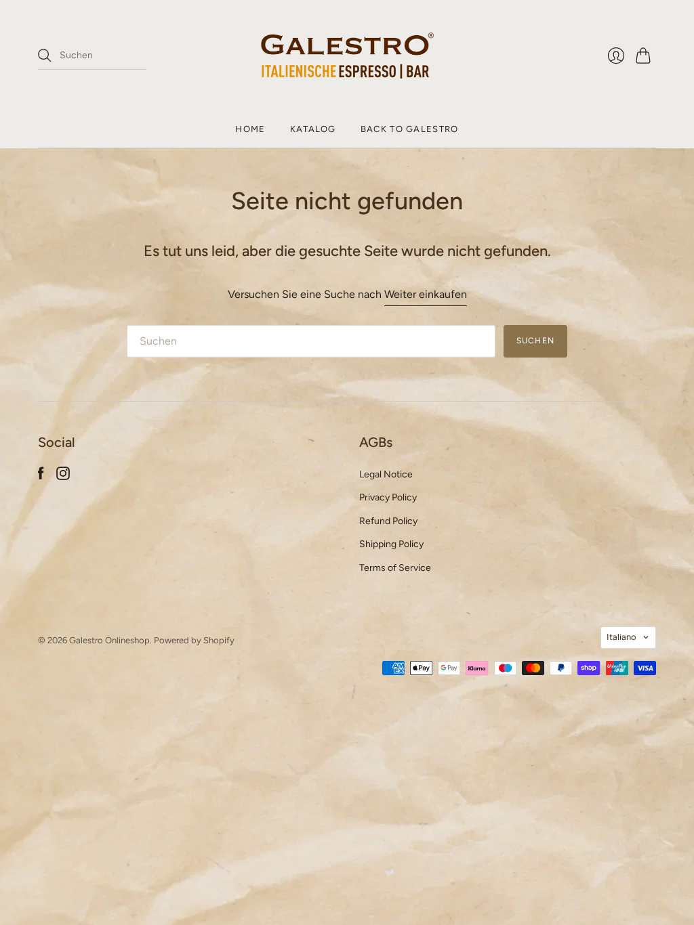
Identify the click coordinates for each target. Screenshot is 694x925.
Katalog (313, 129)
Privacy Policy (388, 497)
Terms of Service (395, 568)
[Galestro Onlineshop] (347, 56)
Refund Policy (388, 521)
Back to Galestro (410, 129)
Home (250, 129)
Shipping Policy (391, 544)
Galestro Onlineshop (109, 640)
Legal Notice (386, 474)
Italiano (621, 637)
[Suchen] (45, 55)
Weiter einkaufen (425, 294)
